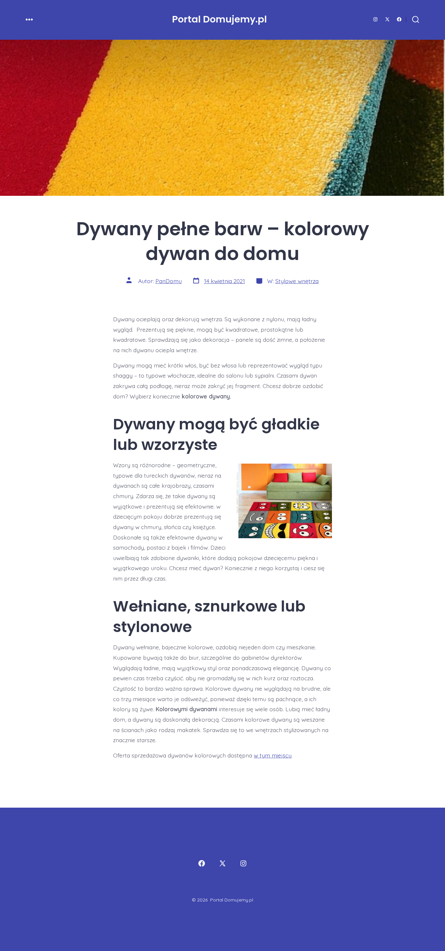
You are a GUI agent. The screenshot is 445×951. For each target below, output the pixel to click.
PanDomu (168, 280)
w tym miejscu (273, 755)
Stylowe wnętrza (297, 280)
